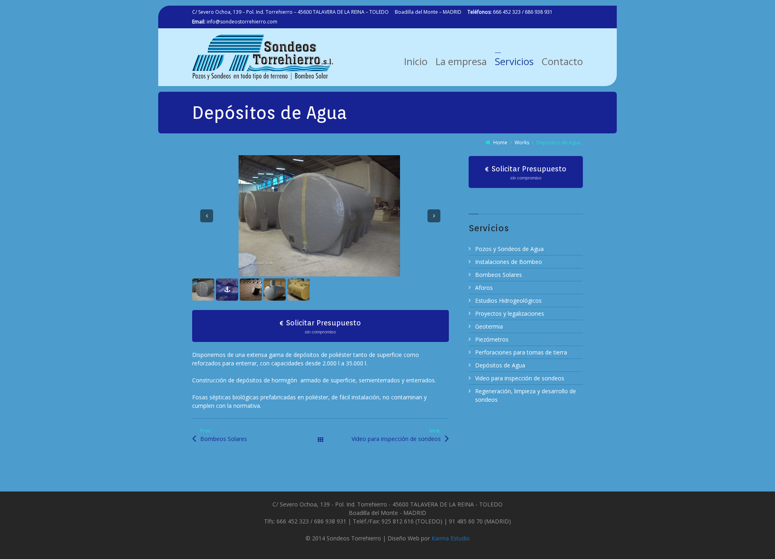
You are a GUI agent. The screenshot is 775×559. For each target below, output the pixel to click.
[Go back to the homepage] (262, 57)
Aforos (484, 287)
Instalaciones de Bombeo (508, 262)
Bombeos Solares (223, 510)
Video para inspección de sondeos (396, 510)
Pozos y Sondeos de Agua (509, 249)
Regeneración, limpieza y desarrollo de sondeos (525, 395)
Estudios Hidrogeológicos (508, 300)
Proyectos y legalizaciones (509, 313)
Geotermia (489, 326)
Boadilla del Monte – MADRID (428, 11)
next (433, 251)
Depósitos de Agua (500, 365)
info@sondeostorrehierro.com (234, 21)
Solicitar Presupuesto (323, 397)
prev (206, 251)
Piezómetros (492, 339)
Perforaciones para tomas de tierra (521, 352)
